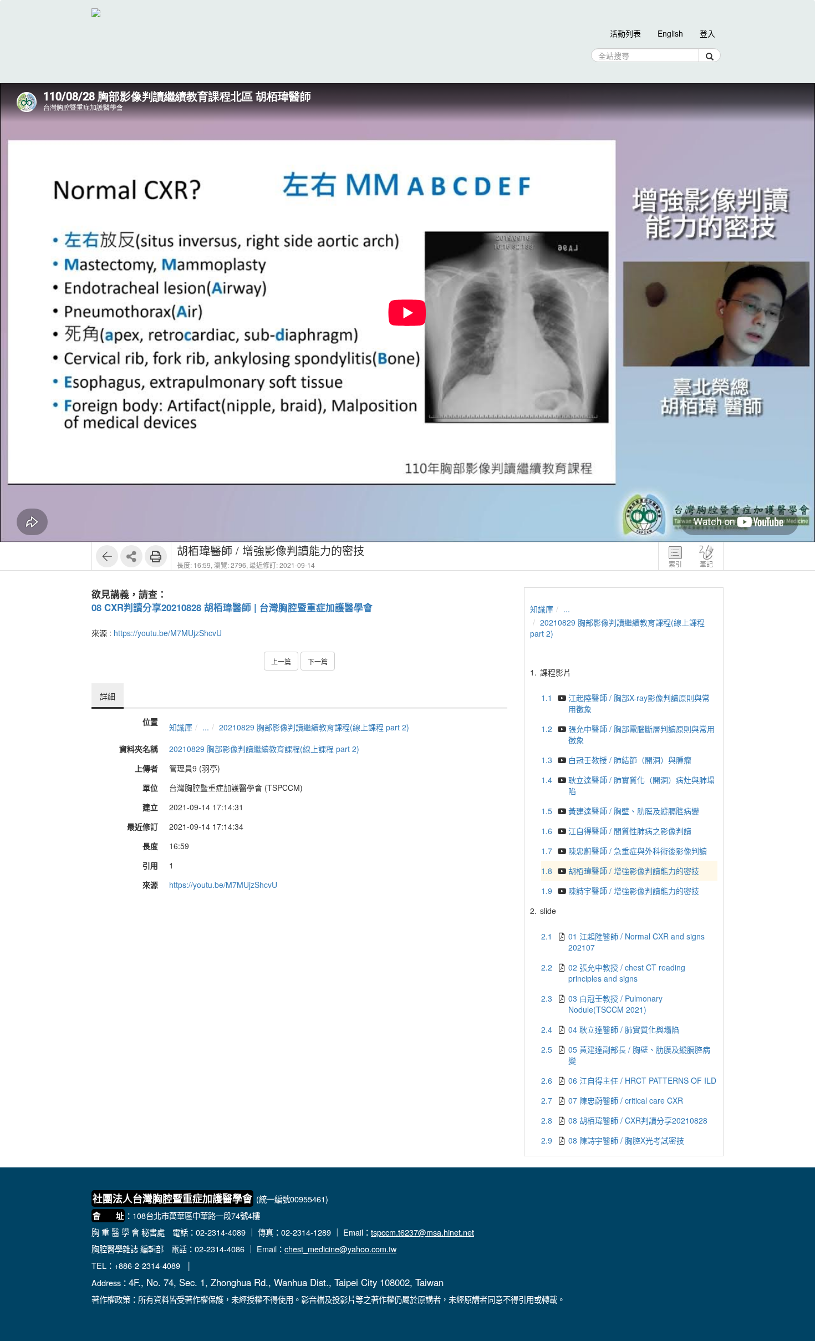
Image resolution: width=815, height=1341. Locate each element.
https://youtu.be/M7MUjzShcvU (168, 632)
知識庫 (180, 727)
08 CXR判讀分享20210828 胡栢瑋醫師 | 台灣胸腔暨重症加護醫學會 (232, 607)
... (205, 727)
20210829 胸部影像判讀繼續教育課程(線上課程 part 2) (314, 727)
